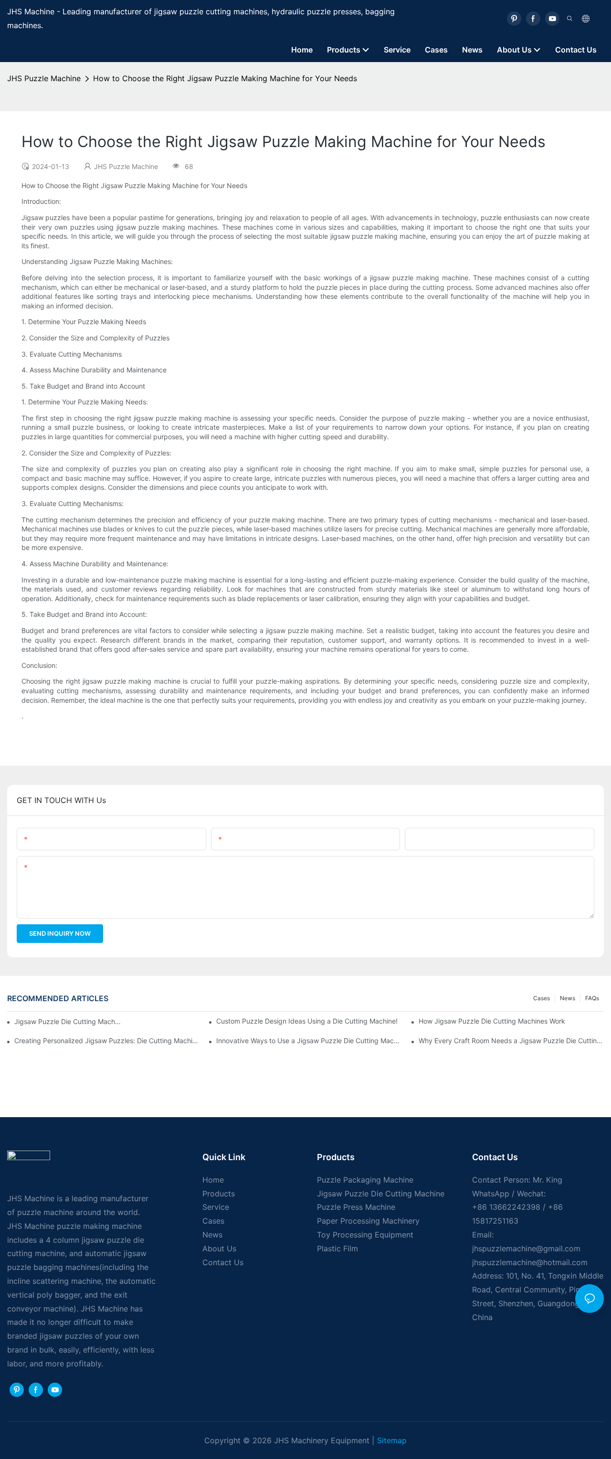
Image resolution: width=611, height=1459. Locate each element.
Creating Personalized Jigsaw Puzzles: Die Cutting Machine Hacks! (107, 1040)
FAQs (592, 998)
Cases (541, 998)
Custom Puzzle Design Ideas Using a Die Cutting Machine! (307, 1021)
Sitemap (392, 1440)
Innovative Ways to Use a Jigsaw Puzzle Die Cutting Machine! (308, 1040)
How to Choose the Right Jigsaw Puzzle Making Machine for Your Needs (225, 78)
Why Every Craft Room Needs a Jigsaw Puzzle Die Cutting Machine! (511, 1040)
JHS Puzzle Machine (44, 78)
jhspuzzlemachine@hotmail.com (530, 1262)
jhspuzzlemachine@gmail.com (526, 1248)
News (567, 998)
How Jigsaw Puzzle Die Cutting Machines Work (492, 1021)
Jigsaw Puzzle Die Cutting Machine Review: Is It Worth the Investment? (68, 1021)
